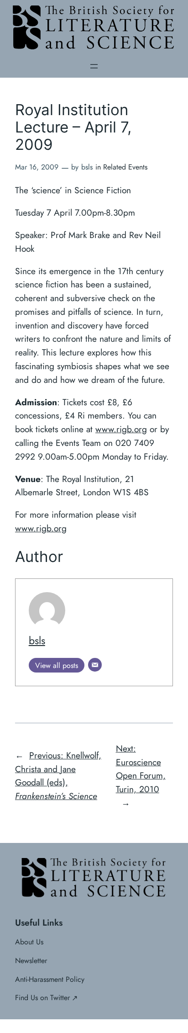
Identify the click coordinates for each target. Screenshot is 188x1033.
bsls (37, 640)
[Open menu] (94, 66)
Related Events (125, 167)
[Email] (95, 665)
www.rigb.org (121, 429)
